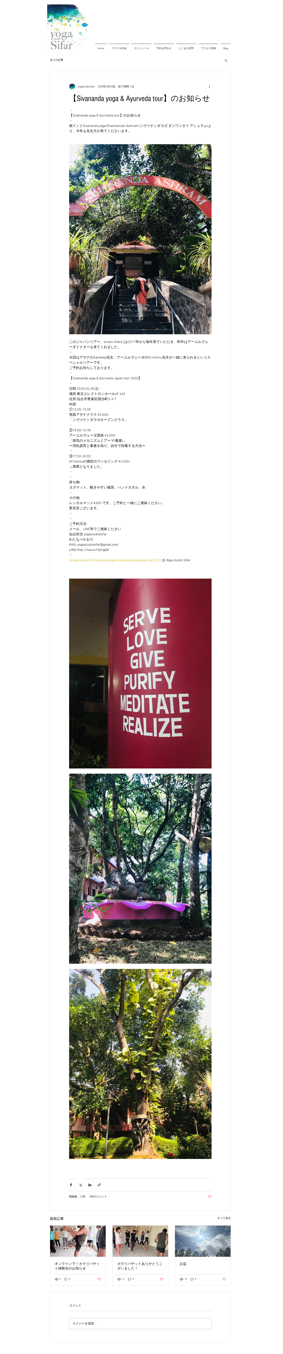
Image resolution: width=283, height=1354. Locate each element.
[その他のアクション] (209, 86)
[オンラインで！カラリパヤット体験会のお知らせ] (78, 1241)
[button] (226, 60)
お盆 (183, 1264)
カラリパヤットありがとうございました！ (139, 1266)
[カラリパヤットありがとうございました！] (140, 1241)
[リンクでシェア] (99, 1185)
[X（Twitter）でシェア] (80, 1185)
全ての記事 (56, 60)
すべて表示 (224, 1218)
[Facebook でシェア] (71, 1185)
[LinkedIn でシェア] (90, 1185)
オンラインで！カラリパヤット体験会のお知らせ (77, 1266)
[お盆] (203, 1241)
